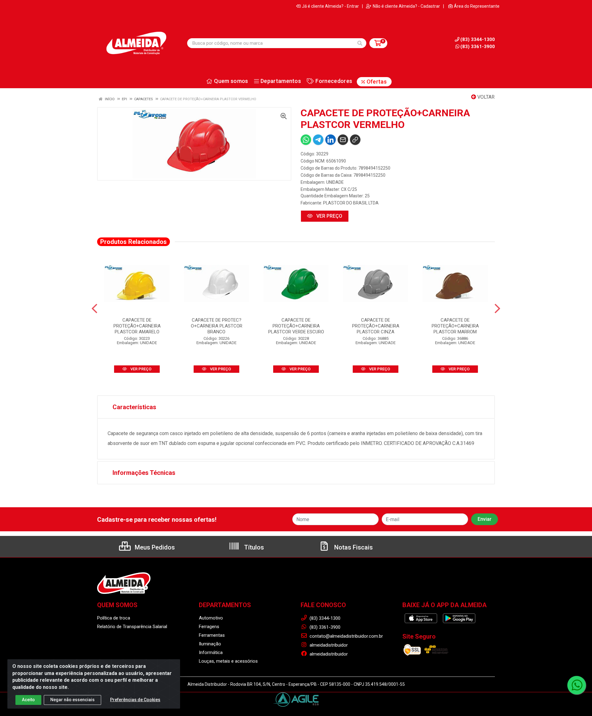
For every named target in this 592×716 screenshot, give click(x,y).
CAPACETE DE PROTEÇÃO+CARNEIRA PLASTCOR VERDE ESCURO (296, 326)
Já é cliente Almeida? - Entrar (330, 6)
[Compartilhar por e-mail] (343, 139)
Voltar (485, 97)
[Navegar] (94, 308)
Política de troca (113, 618)
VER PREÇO (328, 216)
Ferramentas (212, 635)
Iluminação (210, 644)
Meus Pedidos (154, 547)
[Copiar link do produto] (355, 139)
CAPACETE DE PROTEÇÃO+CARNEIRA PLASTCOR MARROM (455, 326)
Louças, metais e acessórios (228, 661)
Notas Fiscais (353, 547)
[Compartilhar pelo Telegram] (318, 139)
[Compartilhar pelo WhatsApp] (306, 139)
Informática (211, 652)
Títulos (253, 547)
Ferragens (209, 626)
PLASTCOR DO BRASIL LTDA (351, 202)
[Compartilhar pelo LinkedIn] (330, 139)
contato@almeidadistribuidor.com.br (345, 636)
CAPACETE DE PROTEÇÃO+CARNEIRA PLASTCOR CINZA (375, 326)
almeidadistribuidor (328, 645)
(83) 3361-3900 (477, 46)
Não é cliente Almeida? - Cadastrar (406, 6)
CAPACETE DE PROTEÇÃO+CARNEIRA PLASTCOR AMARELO (137, 326)
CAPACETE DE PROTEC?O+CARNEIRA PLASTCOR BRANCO (216, 326)
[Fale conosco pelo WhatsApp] (576, 685)
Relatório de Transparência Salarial (132, 626)
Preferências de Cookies (135, 699)
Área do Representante (477, 6)
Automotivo (211, 618)
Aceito (28, 699)
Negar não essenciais (72, 699)
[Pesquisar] (359, 43)
